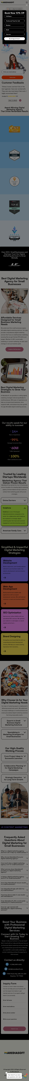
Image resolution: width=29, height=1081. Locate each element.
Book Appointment (14, 38)
